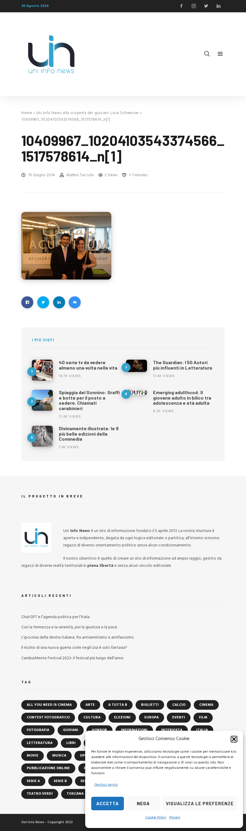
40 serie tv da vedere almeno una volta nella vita (88, 364)
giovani (70, 730)
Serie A (33, 781)
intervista (171, 730)
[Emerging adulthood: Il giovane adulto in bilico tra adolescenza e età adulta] (136, 392)
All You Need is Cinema (49, 705)
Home (26, 113)
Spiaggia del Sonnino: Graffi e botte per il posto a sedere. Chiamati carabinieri (89, 400)
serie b (60, 781)
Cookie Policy (155, 817)
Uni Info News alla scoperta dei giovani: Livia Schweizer (87, 113)
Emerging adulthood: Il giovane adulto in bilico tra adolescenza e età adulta (182, 397)
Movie (32, 756)
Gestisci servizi (106, 785)
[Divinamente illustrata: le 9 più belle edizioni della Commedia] (42, 436)
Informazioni (134, 730)
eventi (178, 718)
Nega (143, 803)
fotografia (38, 730)
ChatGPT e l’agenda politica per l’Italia (55, 617)
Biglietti (150, 705)
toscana (75, 794)
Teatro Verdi (40, 794)
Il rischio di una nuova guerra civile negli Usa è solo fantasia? (74, 647)
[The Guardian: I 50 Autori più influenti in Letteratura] (136, 366)
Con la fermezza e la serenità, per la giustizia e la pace (69, 627)
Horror (99, 730)
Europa (151, 718)
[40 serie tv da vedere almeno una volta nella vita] (42, 370)
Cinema (206, 705)
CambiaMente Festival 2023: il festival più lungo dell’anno (72, 658)
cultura (91, 718)
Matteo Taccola (80, 175)
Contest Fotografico (48, 718)
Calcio (178, 705)
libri (71, 743)
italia (202, 730)
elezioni (122, 718)
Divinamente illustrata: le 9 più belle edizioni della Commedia (88, 433)
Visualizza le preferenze (200, 803)
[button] (234, 739)
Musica (59, 756)
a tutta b (117, 705)
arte (90, 705)
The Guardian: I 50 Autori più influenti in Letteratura (182, 364)
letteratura (39, 743)
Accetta (107, 803)
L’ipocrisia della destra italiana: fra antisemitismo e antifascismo (77, 637)
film (203, 718)
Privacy (174, 817)
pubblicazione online (48, 768)
